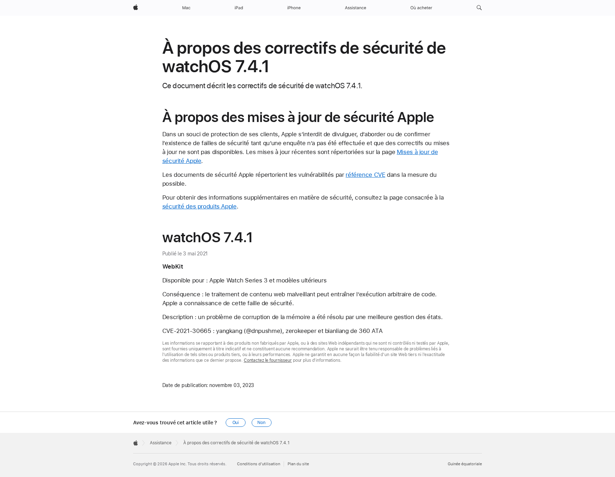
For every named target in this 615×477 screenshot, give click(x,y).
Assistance (161, 442)
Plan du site (298, 464)
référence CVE (365, 174)
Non (261, 422)
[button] (479, 8)
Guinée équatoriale (465, 464)
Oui (235, 422)
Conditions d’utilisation (258, 464)
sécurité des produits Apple (199, 206)
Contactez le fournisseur (268, 360)
